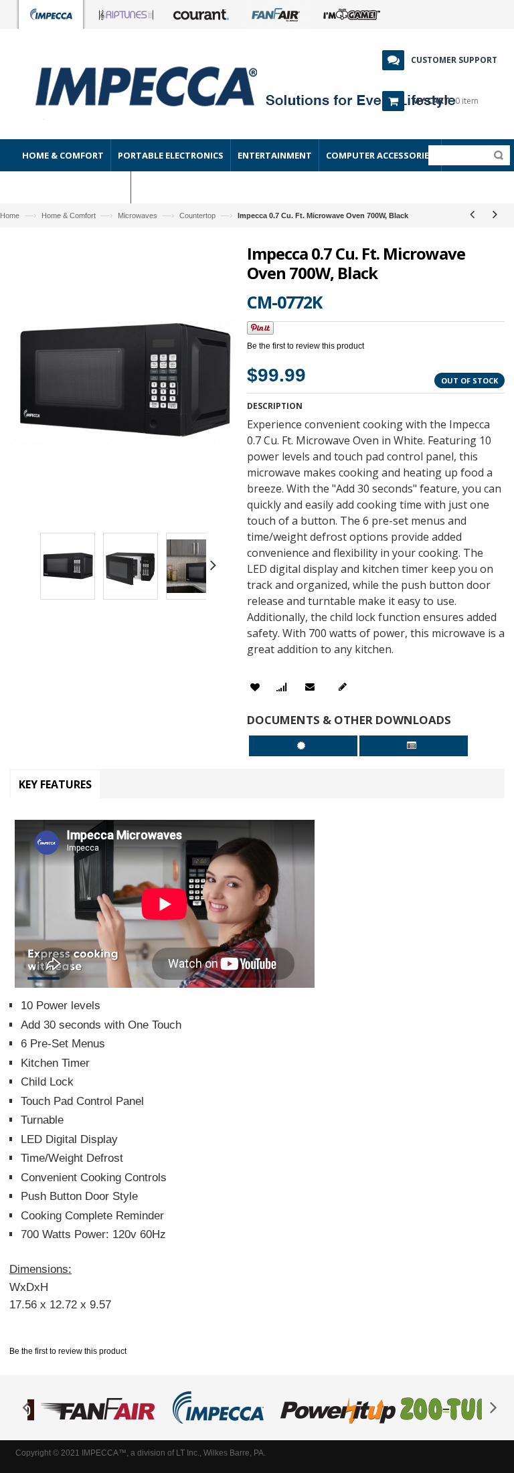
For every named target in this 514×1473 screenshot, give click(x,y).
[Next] (495, 214)
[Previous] (472, 214)
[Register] (345, 687)
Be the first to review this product (305, 346)
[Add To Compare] (281, 688)
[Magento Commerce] (126, 85)
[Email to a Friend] (312, 687)
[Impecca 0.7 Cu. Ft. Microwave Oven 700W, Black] (67, 568)
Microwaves (137, 215)
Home (9, 215)
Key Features (55, 784)
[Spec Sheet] (414, 745)
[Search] (495, 155)
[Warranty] (303, 745)
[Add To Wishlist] (255, 688)
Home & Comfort (68, 215)
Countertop (197, 215)
